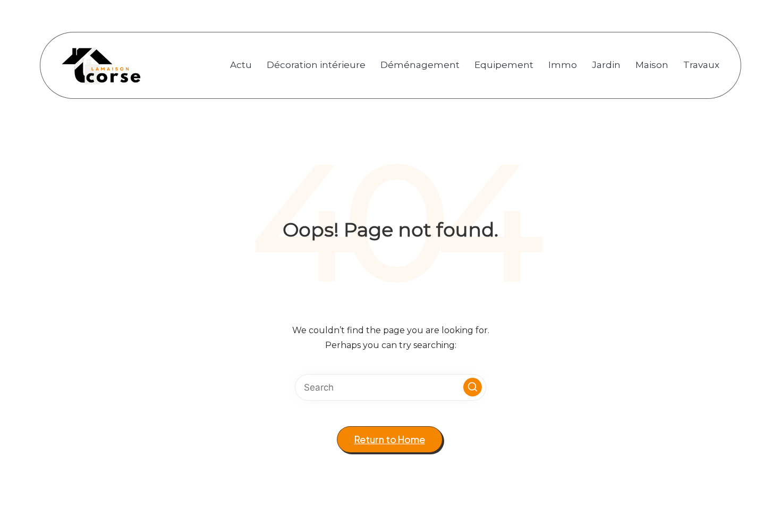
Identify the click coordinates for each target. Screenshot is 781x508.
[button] (472, 387)
